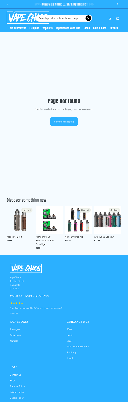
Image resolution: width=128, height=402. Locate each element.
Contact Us (15, 374)
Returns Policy (17, 386)
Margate (14, 340)
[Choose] (58, 228)
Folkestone (15, 335)
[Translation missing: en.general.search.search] (88, 18)
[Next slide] (117, 4)
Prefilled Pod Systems (78, 346)
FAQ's (69, 329)
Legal (69, 340)
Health (70, 335)
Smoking (71, 352)
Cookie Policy (17, 397)
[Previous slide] (8, 4)
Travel (70, 358)
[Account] (110, 18)
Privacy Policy (17, 391)
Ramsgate (15, 329)
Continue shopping (64, 121)
